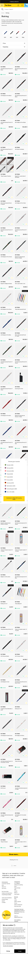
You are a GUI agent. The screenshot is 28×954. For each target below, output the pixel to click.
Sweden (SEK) (10, 465)
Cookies (4, 902)
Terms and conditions (7, 897)
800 (11, 37)
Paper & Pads (17, 887)
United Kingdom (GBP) (12, 488)
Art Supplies (17, 883)
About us (4, 886)
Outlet (15, 891)
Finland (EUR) (10, 474)
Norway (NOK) (10, 468)
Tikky (23, 37)
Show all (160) (17, 906)
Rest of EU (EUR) (10, 491)
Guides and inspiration (7, 893)
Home (2, 12)
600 (5, 37)
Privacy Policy (5, 899)
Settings (8, 951)
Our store (4, 888)
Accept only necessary (8, 945)
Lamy (15, 900)
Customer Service (6, 883)
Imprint (3, 900)
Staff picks (16, 894)
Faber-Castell (17, 901)
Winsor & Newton (18, 904)
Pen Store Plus (5, 891)
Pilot (15, 898)
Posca (15, 903)
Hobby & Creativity (18, 884)
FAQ (3, 885)
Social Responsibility (6, 894)
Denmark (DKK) (10, 471)
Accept (19, 951)
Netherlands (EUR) (11, 485)
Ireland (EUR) (10, 477)
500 (17, 37)
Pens (15, 886)
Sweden (16, 921)
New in (15, 892)
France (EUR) (10, 480)
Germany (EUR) (10, 482)
